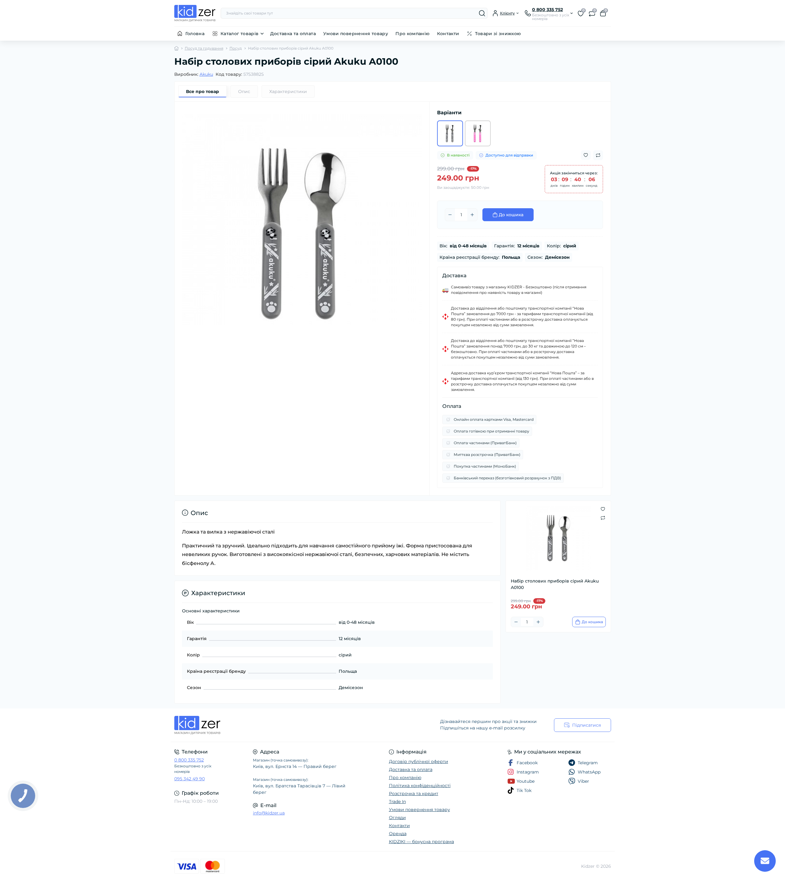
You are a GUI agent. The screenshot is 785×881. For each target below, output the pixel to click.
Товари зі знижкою (498, 33)
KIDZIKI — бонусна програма (421, 841)
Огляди (397, 817)
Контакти (448, 33)
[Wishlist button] (586, 155)
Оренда (398, 833)
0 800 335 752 (189, 760)
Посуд (235, 48)
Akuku (206, 74)
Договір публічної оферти (418, 761)
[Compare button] (598, 155)
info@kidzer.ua (269, 813)
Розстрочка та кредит (413, 793)
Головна (195, 33)
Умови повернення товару (355, 33)
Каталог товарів (239, 33)
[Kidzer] (281, 725)
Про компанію (412, 33)
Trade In (397, 801)
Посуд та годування (204, 48)
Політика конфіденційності (420, 785)
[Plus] (472, 215)
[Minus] (450, 215)
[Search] (482, 13)
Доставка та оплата (293, 33)
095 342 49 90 (189, 779)
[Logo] (195, 13)
